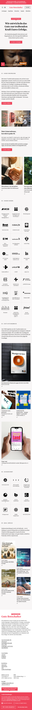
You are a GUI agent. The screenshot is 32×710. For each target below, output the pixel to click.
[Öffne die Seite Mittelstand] (12, 174)
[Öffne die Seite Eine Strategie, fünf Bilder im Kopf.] (8, 553)
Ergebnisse (10, 11)
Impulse (22, 11)
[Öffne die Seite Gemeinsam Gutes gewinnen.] (8, 404)
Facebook (3, 657)
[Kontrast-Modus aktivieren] (5, 7)
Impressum (3, 664)
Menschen (16, 11)
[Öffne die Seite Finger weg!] (16, 443)
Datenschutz (4, 666)
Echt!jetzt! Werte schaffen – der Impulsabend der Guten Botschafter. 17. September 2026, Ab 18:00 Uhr (16, 2)
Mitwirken (28, 11)
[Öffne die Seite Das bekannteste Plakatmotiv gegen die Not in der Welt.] (16, 365)
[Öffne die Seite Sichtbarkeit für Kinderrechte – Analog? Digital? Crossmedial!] (23, 404)
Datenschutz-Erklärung (11, 699)
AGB (2, 667)
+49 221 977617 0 (5, 684)
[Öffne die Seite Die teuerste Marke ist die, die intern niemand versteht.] (8, 582)
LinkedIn (3, 654)
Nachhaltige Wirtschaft (6, 643)
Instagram (3, 656)
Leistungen (4, 11)
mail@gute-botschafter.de (7, 683)
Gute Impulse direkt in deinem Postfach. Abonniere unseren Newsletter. (9, 689)
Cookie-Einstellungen (6, 669)
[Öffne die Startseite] (16, 7)
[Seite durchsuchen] (2, 7)
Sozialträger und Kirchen (7, 646)
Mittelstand (4, 641)
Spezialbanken (4, 647)
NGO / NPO (4, 644)
